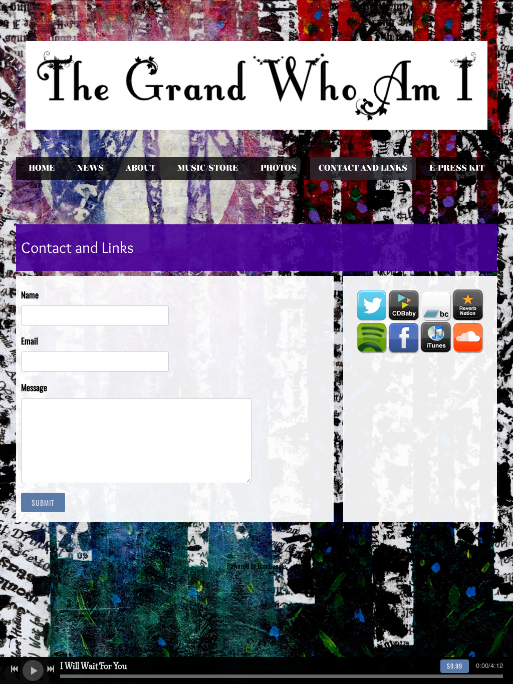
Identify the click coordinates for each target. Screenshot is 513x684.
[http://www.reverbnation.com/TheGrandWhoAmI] (468, 305)
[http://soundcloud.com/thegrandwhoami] (468, 337)
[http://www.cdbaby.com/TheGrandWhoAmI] (404, 305)
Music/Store (207, 168)
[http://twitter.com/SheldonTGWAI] (372, 305)
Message (34, 387)
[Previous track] (14, 668)
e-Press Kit (456, 168)
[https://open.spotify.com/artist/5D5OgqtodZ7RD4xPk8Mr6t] (372, 337)
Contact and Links (363, 168)
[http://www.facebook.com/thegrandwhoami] (404, 337)
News (90, 168)
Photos (279, 168)
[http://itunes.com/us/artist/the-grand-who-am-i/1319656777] (436, 337)
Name (30, 294)
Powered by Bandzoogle (256, 565)
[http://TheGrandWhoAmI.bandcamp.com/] (436, 305)
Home (42, 168)
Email (29, 340)
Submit (43, 502)
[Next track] (50, 668)
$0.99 (454, 665)
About (140, 168)
